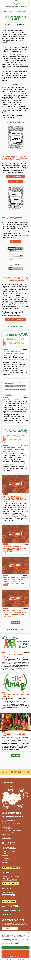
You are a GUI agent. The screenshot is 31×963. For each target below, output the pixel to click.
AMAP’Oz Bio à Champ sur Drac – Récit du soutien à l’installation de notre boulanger (14, 613)
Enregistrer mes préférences (16, 956)
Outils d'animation (6, 853)
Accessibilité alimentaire (8, 892)
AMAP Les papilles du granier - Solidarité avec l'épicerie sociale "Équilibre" (14, 549)
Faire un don (7, 914)
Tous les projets (9, 901)
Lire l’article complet (15, 176)
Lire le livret (15, 241)
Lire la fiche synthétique (15, 319)
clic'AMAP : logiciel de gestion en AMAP (15, 696)
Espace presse (6, 856)
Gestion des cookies (10, 959)
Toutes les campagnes (10, 883)
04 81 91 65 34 (6, 821)
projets (11, 11)
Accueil (5, 11)
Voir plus (15, 755)
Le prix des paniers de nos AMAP (13, 735)
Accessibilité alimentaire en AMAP (14, 655)
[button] (28, 932)
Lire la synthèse (15, 181)
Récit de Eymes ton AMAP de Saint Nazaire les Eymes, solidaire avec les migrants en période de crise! (15, 581)
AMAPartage (5, 862)
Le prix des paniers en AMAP (9, 897)
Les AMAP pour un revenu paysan (11, 876)
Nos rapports (5, 855)
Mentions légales (20, 959)
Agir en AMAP (5, 878)
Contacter (6, 826)
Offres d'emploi (6, 858)
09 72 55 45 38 (6, 834)
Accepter (15, 947)
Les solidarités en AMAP (8, 895)
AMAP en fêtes (6, 864)
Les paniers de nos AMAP (8, 894)
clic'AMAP (4, 860)
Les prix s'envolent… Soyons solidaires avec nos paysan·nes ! (13, 353)
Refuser (15, 952)
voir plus (15, 622)
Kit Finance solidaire (12, 399)
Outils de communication (8, 851)
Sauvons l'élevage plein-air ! (9, 880)
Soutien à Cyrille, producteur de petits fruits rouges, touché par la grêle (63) (15, 499)
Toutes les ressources (11, 867)
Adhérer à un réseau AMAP (12, 910)
